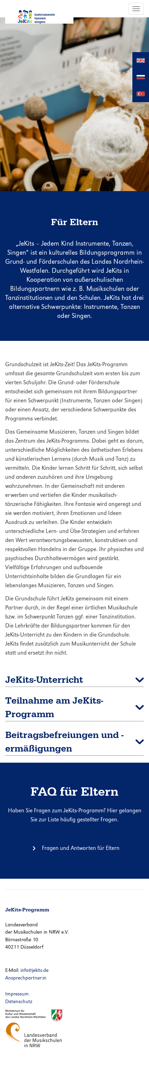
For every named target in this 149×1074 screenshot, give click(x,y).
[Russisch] (140, 76)
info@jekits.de (34, 970)
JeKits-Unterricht (44, 680)
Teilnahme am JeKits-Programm (54, 707)
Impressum (17, 994)
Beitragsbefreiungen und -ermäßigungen (64, 741)
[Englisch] (140, 60)
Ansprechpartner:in (25, 978)
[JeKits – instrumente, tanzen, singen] (39, 12)
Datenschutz (18, 1001)
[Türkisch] (140, 93)
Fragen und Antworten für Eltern (81, 848)
